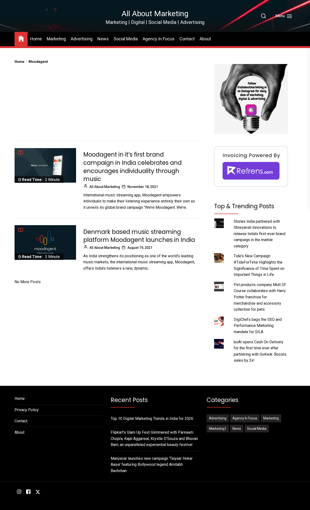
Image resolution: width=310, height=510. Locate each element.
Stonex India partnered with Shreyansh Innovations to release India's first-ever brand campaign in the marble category (259, 233)
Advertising (82, 38)
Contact (187, 38)
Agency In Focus (159, 38)
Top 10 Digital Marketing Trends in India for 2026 (152, 418)
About (205, 38)
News (103, 38)
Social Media (126, 38)
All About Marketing (155, 13)
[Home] (21, 38)
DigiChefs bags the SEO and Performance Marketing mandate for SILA (258, 325)
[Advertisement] (107, 101)
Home (36, 38)
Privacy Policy (27, 410)
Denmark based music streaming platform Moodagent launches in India (139, 236)
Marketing (56, 38)
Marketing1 (217, 429)
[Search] (263, 16)
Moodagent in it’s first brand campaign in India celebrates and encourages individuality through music (132, 167)
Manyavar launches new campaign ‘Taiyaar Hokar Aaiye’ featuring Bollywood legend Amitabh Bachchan (152, 464)
